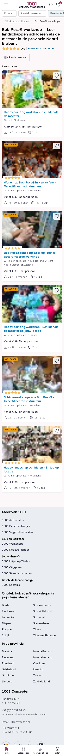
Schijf (5, 635)
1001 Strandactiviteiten (17, 573)
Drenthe (7, 651)
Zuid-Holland (41, 681)
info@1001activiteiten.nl (16, 722)
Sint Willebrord (42, 611)
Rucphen (7, 629)
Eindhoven (9, 611)
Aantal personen (31, 13)
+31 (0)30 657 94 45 (14, 710)
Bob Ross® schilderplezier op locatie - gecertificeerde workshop (30, 254)
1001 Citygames (12, 567)
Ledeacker (8, 617)
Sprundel (39, 617)
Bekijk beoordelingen (41, 48)
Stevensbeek (41, 623)
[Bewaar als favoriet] (56, 75)
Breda (5, 605)
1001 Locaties (11, 584)
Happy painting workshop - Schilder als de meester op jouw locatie (31, 329)
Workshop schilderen (17, 21)
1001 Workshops (12, 543)
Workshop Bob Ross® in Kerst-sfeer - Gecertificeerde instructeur (30, 184)
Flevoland (8, 657)
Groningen (8, 675)
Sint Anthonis (42, 605)
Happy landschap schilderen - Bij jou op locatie (31, 469)
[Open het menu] (6, 5)
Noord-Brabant (42, 651)
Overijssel (39, 663)
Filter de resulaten (17, 57)
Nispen (6, 623)
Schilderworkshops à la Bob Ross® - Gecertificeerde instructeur (29, 399)
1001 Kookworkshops (16, 549)
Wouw (37, 629)
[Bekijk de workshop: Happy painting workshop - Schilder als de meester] (32, 89)
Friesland (8, 663)
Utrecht (38, 669)
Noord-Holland (42, 657)
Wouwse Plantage (44, 635)
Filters (8, 13)
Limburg (7, 681)
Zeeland (38, 675)
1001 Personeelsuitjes (16, 526)
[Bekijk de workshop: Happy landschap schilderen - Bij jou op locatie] (32, 444)
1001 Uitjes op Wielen (16, 561)
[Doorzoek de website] (51, 5)
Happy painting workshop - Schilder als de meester (31, 114)
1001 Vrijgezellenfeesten (17, 532)
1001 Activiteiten (13, 520)
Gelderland (9, 669)
